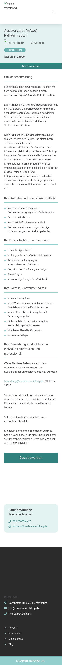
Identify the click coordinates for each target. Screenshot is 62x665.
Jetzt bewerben (31, 457)
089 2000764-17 (22, 521)
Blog (10, 644)
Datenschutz (15, 638)
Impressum (14, 633)
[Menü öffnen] (54, 12)
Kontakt (12, 627)
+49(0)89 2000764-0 (19, 613)
